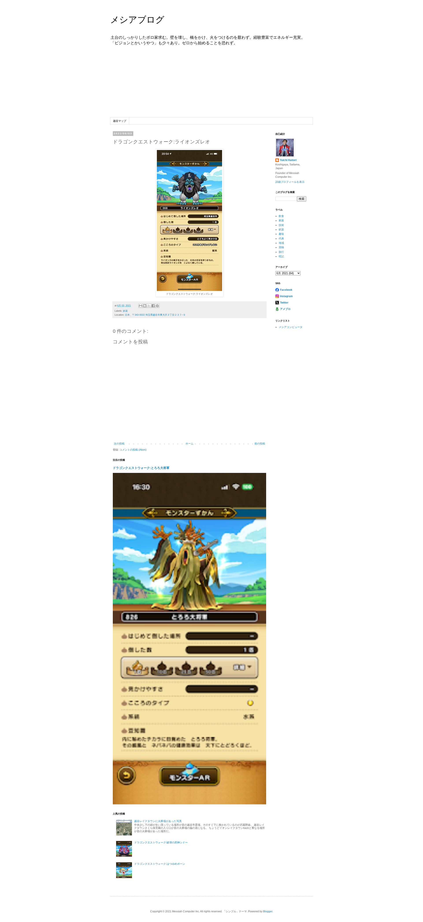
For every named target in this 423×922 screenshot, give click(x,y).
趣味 (281, 233)
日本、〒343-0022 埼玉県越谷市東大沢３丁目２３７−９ (155, 314)
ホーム (189, 443)
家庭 (281, 220)
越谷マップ (119, 120)
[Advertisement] (211, 84)
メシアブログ (137, 19)
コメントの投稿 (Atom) (133, 449)
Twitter (284, 302)
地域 (281, 242)
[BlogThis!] (145, 306)
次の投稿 (119, 443)
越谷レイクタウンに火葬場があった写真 (158, 821)
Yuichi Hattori (288, 160)
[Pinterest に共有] (157, 306)
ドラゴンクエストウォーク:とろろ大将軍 (141, 468)
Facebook (286, 289)
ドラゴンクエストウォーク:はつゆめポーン (159, 863)
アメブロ (285, 309)
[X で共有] (149, 306)
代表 (281, 238)
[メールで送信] (140, 306)
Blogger (267, 911)
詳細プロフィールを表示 (289, 181)
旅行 (281, 252)
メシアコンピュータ (290, 327)
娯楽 (125, 310)
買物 (281, 247)
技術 (281, 225)
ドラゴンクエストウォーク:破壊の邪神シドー (161, 842)
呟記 (281, 256)
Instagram (286, 296)
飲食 (281, 216)
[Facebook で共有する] (153, 306)
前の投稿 (259, 443)
